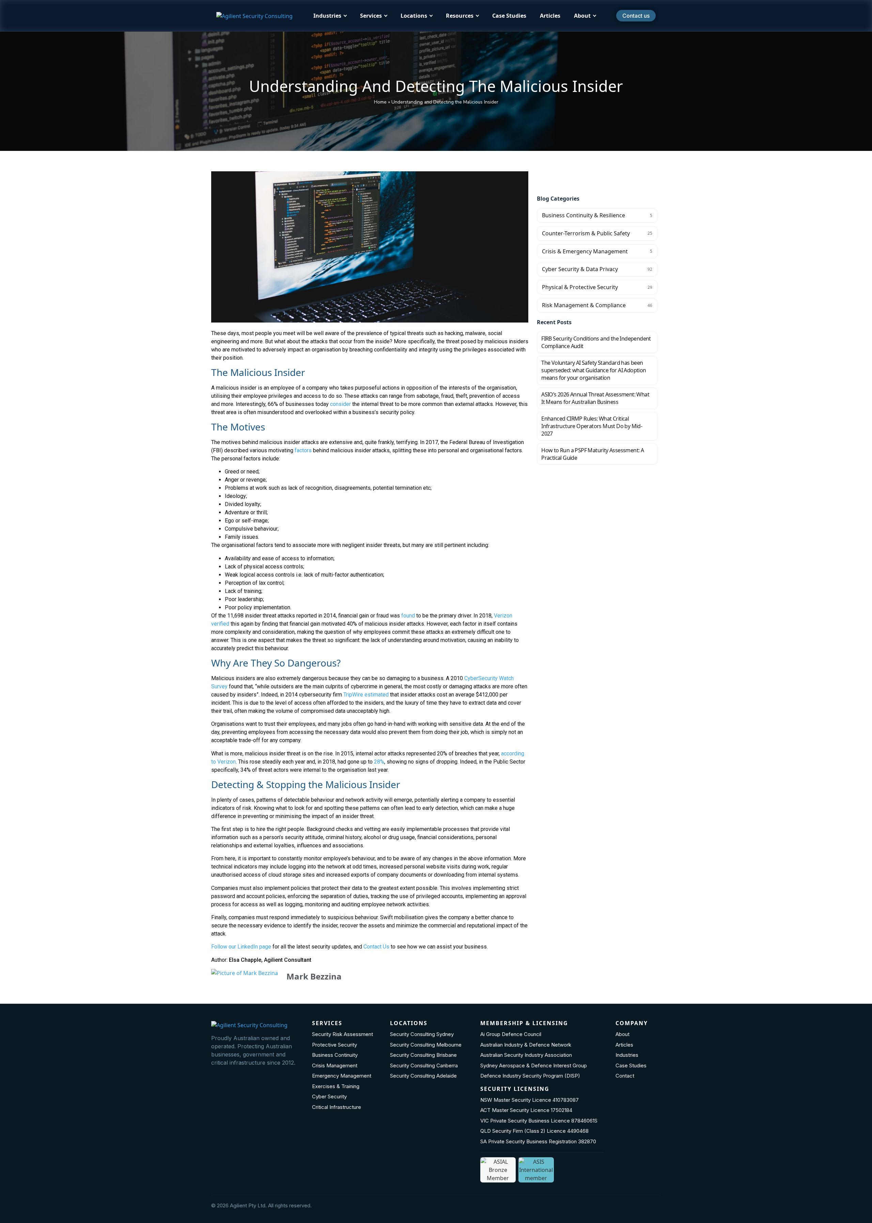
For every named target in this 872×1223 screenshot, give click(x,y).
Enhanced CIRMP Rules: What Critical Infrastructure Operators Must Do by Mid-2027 (591, 426)
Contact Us (376, 946)
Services (371, 15)
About (582, 15)
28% (379, 761)
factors (302, 450)
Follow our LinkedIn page (241, 946)
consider (340, 404)
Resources (459, 15)
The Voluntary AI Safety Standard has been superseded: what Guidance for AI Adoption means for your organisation (593, 370)
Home (380, 102)
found (408, 615)
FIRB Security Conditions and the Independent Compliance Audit (596, 342)
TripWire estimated (366, 694)
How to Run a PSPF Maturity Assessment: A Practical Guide (592, 453)
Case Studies (509, 15)
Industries (327, 15)
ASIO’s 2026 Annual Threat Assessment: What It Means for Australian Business (595, 398)
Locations (414, 15)
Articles (550, 15)
